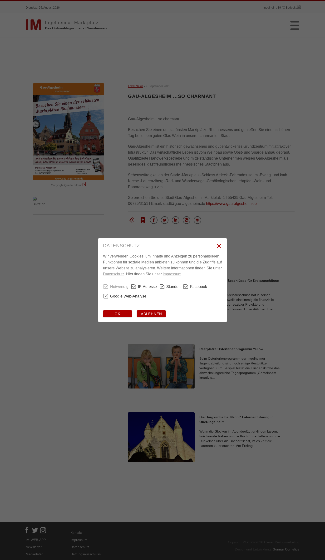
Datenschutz (113, 274)
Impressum (172, 274)
